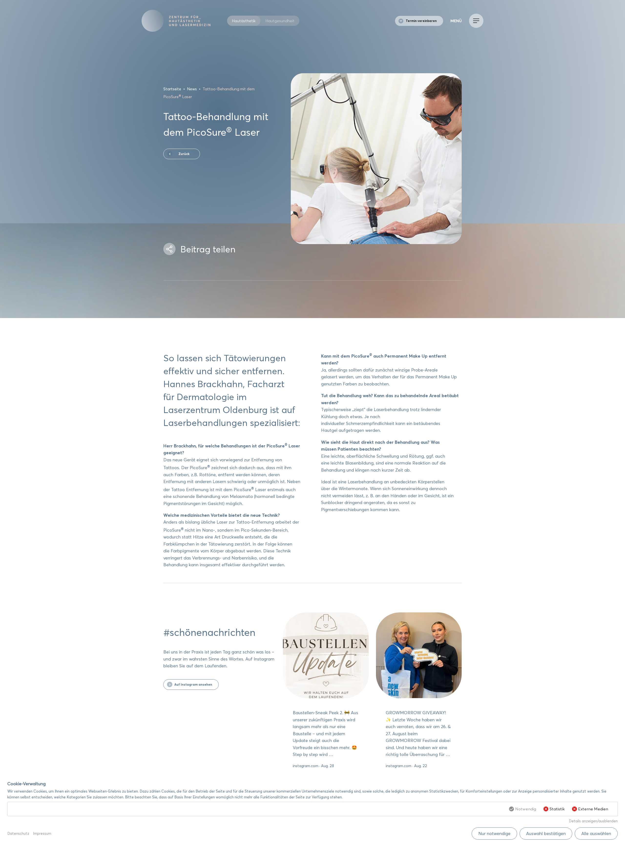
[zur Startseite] (184, 21)
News (192, 88)
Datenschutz (18, 833)
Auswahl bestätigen (546, 833)
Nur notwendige (494, 833)
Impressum (42, 833)
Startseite (172, 88)
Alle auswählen (596, 833)
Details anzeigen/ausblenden (593, 821)
